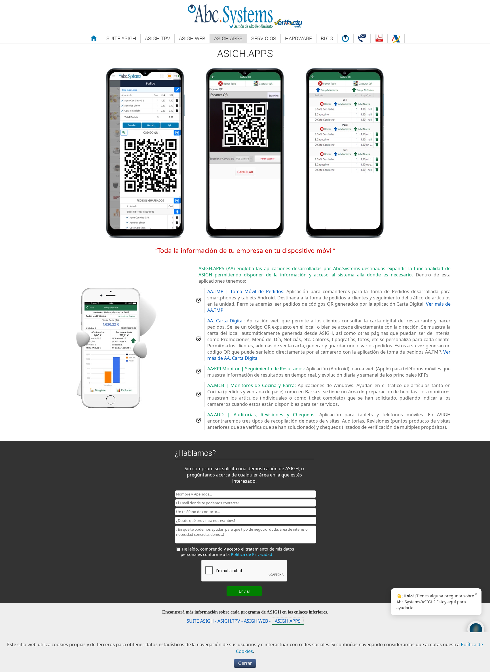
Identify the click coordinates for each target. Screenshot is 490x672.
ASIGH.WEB (256, 621)
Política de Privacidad (251, 554)
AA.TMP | (245, 291)
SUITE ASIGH (200, 621)
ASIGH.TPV (228, 621)
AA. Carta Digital (225, 321)
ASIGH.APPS (288, 621)
